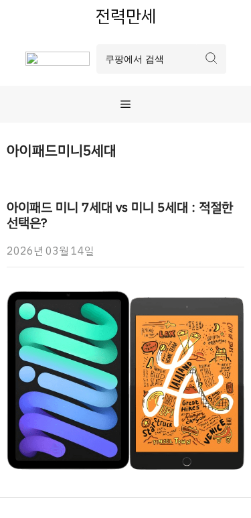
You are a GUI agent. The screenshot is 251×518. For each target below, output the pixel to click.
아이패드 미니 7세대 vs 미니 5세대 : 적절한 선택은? (120, 215)
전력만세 (126, 16)
